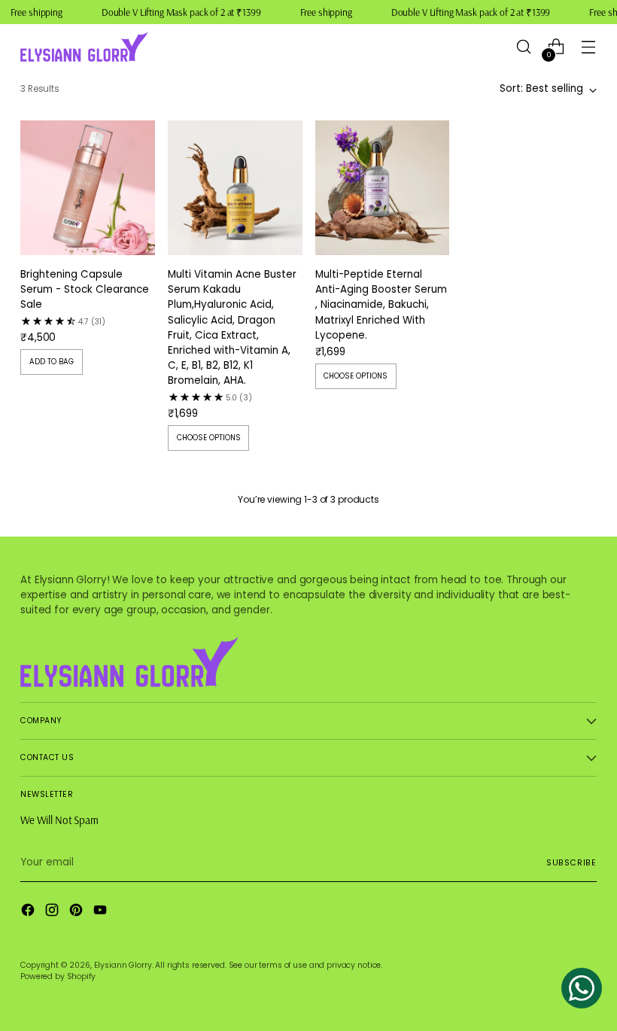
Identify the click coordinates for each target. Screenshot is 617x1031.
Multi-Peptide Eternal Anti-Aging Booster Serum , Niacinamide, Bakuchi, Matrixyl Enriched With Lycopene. (381, 304)
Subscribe (571, 862)
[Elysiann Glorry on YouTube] (102, 912)
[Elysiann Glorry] (84, 47)
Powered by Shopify (58, 976)
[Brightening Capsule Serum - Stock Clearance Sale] (87, 187)
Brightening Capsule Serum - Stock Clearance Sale (84, 289)
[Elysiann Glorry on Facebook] (29, 912)
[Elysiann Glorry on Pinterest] (77, 912)
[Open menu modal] (588, 47)
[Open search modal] (524, 47)
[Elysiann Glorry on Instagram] (53, 912)
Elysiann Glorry (123, 965)
